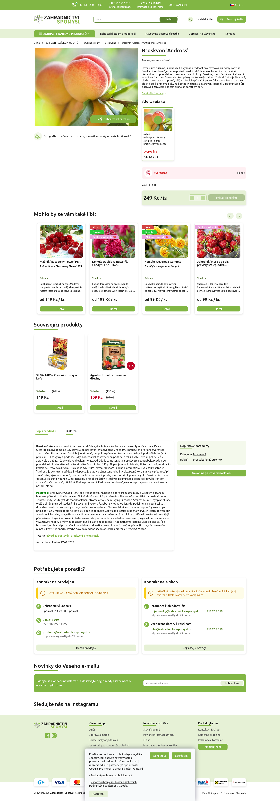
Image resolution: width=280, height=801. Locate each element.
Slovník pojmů (151, 729)
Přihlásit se (232, 683)
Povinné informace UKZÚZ (159, 734)
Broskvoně (199, 454)
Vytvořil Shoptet (210, 793)
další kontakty (178, 4)
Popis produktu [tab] (45, 431)
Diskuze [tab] (71, 431)
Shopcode (241, 793)
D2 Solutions (227, 793)
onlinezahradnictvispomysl (47, 735)
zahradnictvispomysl (54, 735)
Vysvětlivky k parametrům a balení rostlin (109, 747)
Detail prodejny (86, 648)
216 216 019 (51, 619)
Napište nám (213, 746)
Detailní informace (152, 93)
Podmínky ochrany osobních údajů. (111, 775)
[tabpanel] (59, 373)
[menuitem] (64, 33)
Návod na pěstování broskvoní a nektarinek (72, 535)
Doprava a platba (99, 734)
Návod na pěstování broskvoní (211, 473)
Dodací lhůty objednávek (103, 740)
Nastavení (98, 793)
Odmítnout (159, 755)
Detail (59, 407)
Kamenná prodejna (209, 734)
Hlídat (241, 172)
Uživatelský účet (204, 19)
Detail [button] (61, 308)
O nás (92, 729)
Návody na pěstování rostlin (160, 745)
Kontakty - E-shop (209, 729)
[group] (61, 268)
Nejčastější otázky (194, 648)
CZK (237, 4)
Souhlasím (181, 755)
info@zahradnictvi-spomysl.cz (171, 629)
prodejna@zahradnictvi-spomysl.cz (66, 632)
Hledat (168, 19)
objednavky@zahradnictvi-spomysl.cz (176, 611)
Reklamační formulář (210, 740)
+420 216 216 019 (119, 3)
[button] (61, 296)
